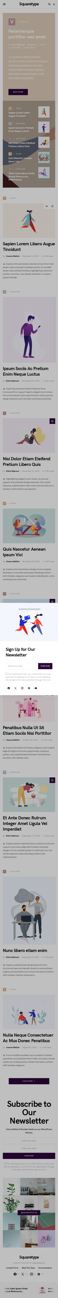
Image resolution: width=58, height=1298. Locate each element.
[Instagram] (22, 688)
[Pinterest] (29, 688)
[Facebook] (9, 688)
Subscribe (45, 666)
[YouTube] (36, 688)
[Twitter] (15, 688)
